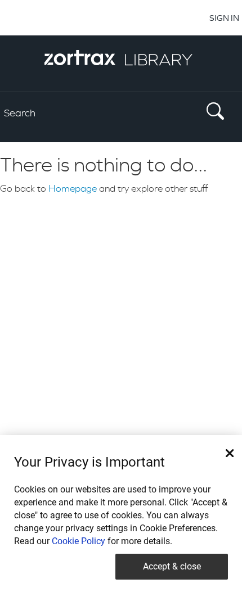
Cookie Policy (78, 541)
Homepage (72, 188)
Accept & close (172, 566)
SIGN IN (224, 17)
